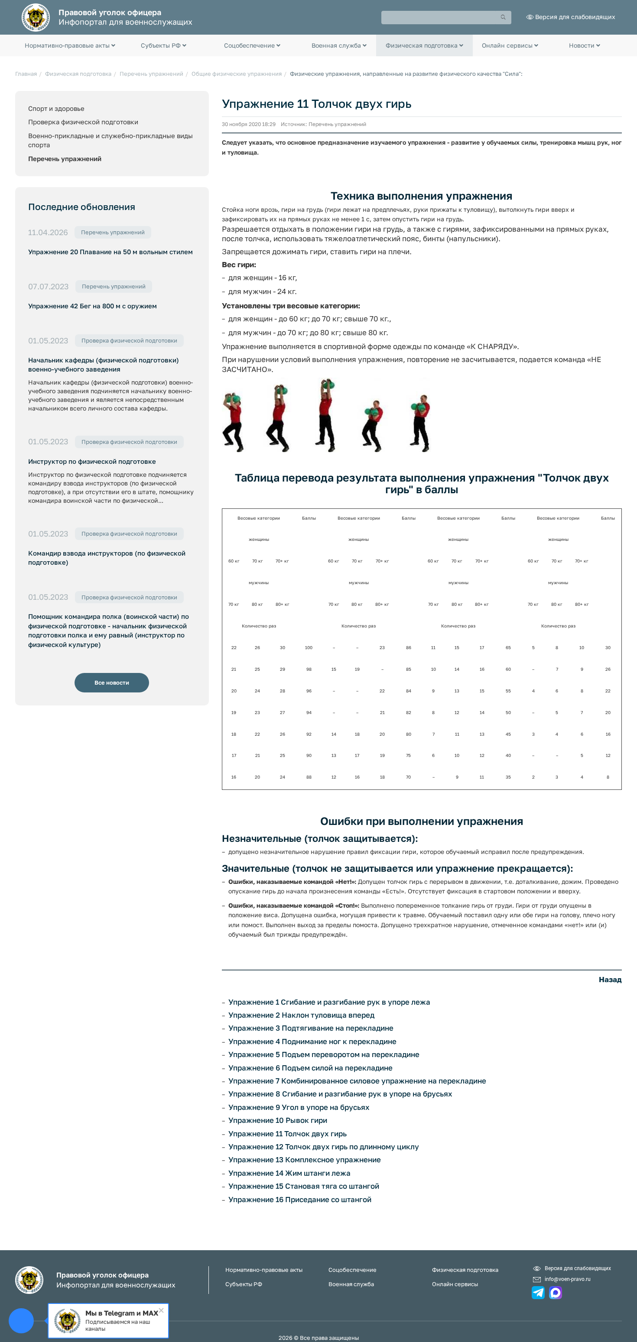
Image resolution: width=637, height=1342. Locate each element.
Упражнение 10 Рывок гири (277, 1120)
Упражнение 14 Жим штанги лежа (289, 1173)
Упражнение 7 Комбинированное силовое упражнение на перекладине (357, 1081)
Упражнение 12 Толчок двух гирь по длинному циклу (323, 1146)
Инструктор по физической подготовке (92, 461)
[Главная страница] (36, 16)
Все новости (111, 682)
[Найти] (503, 17)
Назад (610, 979)
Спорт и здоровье (56, 108)
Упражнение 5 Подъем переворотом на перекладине (323, 1054)
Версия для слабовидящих (575, 16)
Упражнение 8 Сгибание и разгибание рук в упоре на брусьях (340, 1094)
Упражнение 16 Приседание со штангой (299, 1199)
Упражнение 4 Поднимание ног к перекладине (312, 1041)
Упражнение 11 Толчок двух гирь (287, 1133)
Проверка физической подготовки (83, 122)
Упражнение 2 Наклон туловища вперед (301, 1015)
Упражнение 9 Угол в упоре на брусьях (299, 1107)
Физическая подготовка (78, 73)
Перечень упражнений (151, 73)
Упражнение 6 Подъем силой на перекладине (310, 1068)
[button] (70, 45)
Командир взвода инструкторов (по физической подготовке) (106, 557)
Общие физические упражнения (237, 73)
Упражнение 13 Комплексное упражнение (304, 1159)
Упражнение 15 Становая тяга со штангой (303, 1186)
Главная (26, 73)
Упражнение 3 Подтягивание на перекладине (310, 1028)
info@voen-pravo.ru (568, 1278)
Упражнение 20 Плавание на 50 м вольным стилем (110, 251)
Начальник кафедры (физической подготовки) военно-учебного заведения (103, 364)
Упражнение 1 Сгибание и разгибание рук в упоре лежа (329, 1002)
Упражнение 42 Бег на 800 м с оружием (92, 306)
